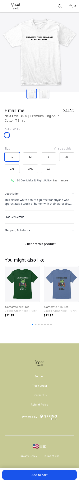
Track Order (39, 385)
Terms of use (51, 456)
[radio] (12, 156)
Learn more (60, 180)
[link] (22, 284)
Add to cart (39, 475)
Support (40, 376)
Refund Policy (39, 404)
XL (66, 157)
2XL (12, 168)
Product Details (14, 217)
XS (48, 168)
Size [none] (7, 148)
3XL (30, 168)
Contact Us (40, 395)
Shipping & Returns (17, 230)
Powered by (29, 416)
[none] (62, 148)
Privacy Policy (28, 456)
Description (12, 193)
